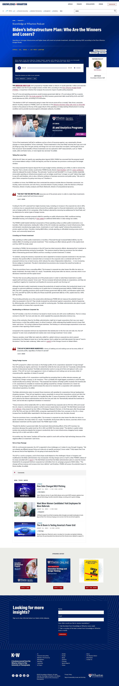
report (31, 460)
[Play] (19, 68)
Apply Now (25, 588)
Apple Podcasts (20, 78)
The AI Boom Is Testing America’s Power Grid (56, 525)
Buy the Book (91, 588)
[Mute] (75, 68)
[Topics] (7, 11)
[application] (49, 68)
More (61, 11)
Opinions (64, 659)
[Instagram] (27, 675)
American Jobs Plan (22, 86)
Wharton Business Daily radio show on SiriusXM (69, 105)
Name (60, 609)
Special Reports (90, 4)
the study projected (35, 96)
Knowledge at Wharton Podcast (28, 24)
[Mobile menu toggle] (3, 11)
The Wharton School (91, 655)
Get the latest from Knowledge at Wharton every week (77, 626)
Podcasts (79, 4)
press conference (78, 170)
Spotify (29, 78)
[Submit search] (114, 10)
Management (47, 11)
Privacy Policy (68, 674)
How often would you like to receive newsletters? (74, 623)
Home (14, 20)
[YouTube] (24, 675)
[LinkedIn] (20, 675)
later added (40, 218)
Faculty (63, 655)
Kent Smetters (61, 170)
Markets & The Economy (36, 11)
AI (14, 11)
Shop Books (89, 657)
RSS (35, 78)
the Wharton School (43, 677)
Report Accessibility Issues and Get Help (75, 677)
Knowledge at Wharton (46, 674)
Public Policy (103, 52)
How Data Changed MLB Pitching (51, 486)
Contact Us (89, 659)
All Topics (39, 665)
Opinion (101, 4)
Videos (63, 665)
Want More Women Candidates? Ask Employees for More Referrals (59, 505)
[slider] (78, 68)
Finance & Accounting (23, 11)
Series (63, 657)
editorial (18, 409)
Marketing (55, 11)
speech (49, 341)
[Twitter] (13, 675)
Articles (70, 4)
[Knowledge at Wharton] (14, 4)
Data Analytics (94, 52)
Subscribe (112, 4)
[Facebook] (17, 675)
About (88, 654)
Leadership (40, 663)
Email (60, 616)
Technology (41, 531)
